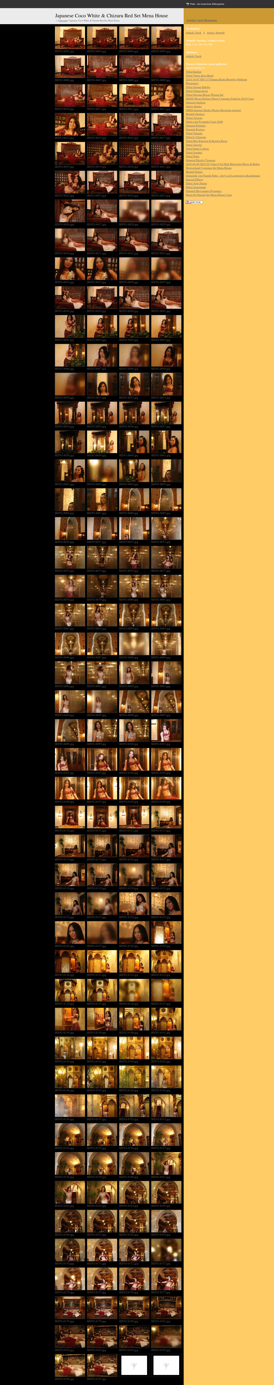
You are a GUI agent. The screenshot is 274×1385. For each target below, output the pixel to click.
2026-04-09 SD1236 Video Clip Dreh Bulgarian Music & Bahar (223, 164)
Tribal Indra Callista (197, 149)
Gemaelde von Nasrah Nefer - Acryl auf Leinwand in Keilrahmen (223, 175)
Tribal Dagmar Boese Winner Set (204, 95)
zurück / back (193, 32)
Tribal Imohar (193, 72)
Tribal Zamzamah (196, 187)
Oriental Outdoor (196, 102)
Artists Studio (194, 106)
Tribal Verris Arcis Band (199, 75)
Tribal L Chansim (196, 137)
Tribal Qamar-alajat (197, 91)
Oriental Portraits (196, 125)
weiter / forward (216, 32)
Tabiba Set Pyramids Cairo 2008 (204, 122)
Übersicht (62, 20)
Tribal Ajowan (194, 118)
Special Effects (194, 179)
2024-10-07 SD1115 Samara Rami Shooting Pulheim (216, 79)
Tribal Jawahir (194, 152)
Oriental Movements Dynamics (204, 191)
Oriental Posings (195, 129)
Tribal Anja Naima (196, 183)
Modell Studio (194, 172)
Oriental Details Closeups (200, 160)
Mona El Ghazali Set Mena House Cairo (209, 195)
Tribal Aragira (194, 145)
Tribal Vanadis (194, 133)
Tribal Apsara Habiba (198, 87)
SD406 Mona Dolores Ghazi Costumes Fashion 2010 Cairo (220, 98)
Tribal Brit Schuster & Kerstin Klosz (206, 141)
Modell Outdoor (195, 114)
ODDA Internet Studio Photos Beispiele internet (213, 110)
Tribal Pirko (193, 156)
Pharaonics (192, 83)
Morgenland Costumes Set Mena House (209, 168)
